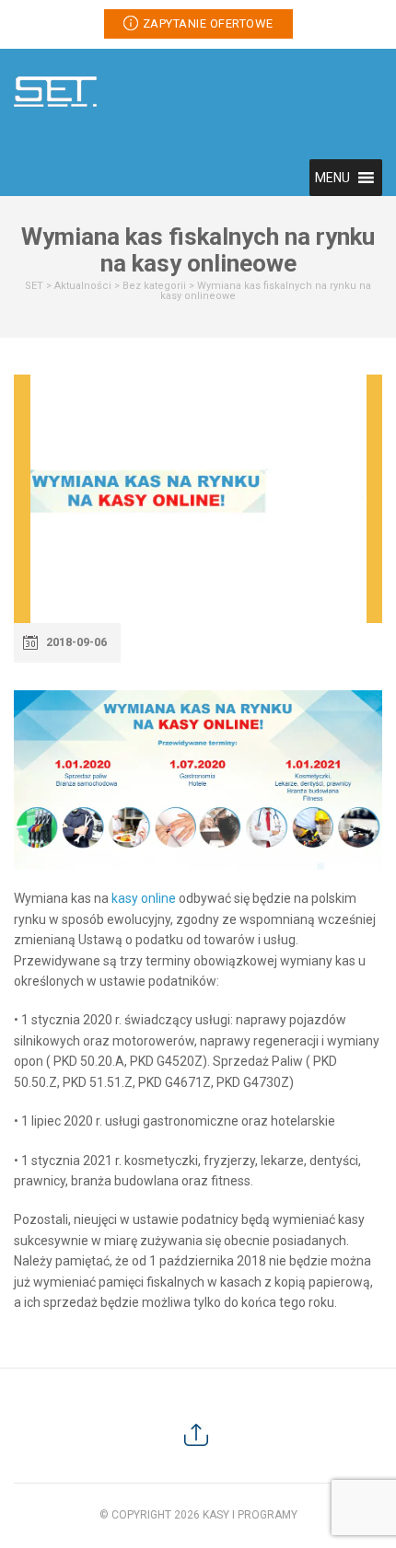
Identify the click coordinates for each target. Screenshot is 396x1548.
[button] (332, 177)
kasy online (143, 898)
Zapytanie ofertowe (208, 23)
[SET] (55, 90)
